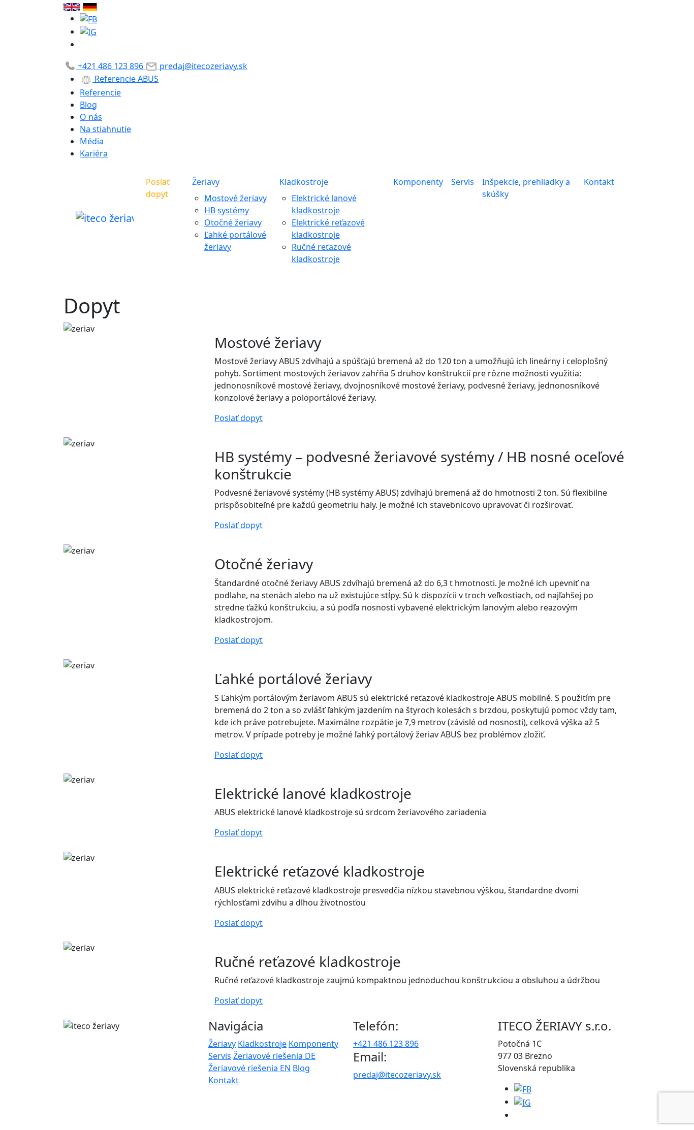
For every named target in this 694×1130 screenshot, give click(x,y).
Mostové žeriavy (235, 198)
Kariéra (94, 153)
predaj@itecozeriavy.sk (202, 66)
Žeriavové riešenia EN (249, 1068)
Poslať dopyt (158, 188)
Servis (462, 181)
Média (92, 141)
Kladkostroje (303, 181)
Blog (88, 104)
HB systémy (226, 210)
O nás (91, 116)
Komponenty (418, 181)
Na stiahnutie (105, 129)
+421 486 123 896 (110, 66)
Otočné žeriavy (233, 222)
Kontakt (599, 181)
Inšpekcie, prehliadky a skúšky (526, 188)
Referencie (100, 92)
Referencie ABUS (125, 78)
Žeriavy (205, 181)
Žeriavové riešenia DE (274, 1055)
